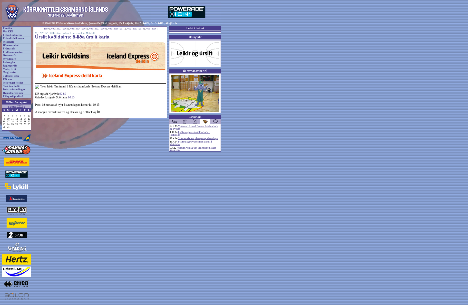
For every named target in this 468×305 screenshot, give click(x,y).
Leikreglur (9, 62)
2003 (71, 29)
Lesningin (195, 116)
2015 (147, 29)
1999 (46, 29)
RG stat (7, 79)
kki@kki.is (171, 23)
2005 (84, 29)
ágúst (13, 106)
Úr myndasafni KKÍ (195, 70)
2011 (122, 29)
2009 (109, 29)
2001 (59, 29)
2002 (65, 29)
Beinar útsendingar (14, 89)
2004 (78, 29)
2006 (90, 29)
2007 (97, 29)
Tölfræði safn (11, 76)
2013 (135, 29)
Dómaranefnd (11, 45)
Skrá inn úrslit (11, 86)
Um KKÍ (8, 31)
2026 (20, 106)
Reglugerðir (10, 65)
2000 (52, 29)
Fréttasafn (9, 48)
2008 (103, 29)
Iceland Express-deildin (74, 33)
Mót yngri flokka (13, 82)
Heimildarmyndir (13, 93)
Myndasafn (9, 58)
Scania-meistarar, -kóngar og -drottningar (198, 138)
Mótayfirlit (9, 69)
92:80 (62, 93)
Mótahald (8, 41)
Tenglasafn (9, 72)
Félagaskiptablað (13, 96)
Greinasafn (9, 55)
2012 (128, 29)
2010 (116, 29)
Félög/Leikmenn (12, 35)
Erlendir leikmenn (13, 38)
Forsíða (7, 28)
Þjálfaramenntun (13, 52)
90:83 (71, 97)
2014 (141, 29)
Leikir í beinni (195, 28)
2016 (154, 29)
